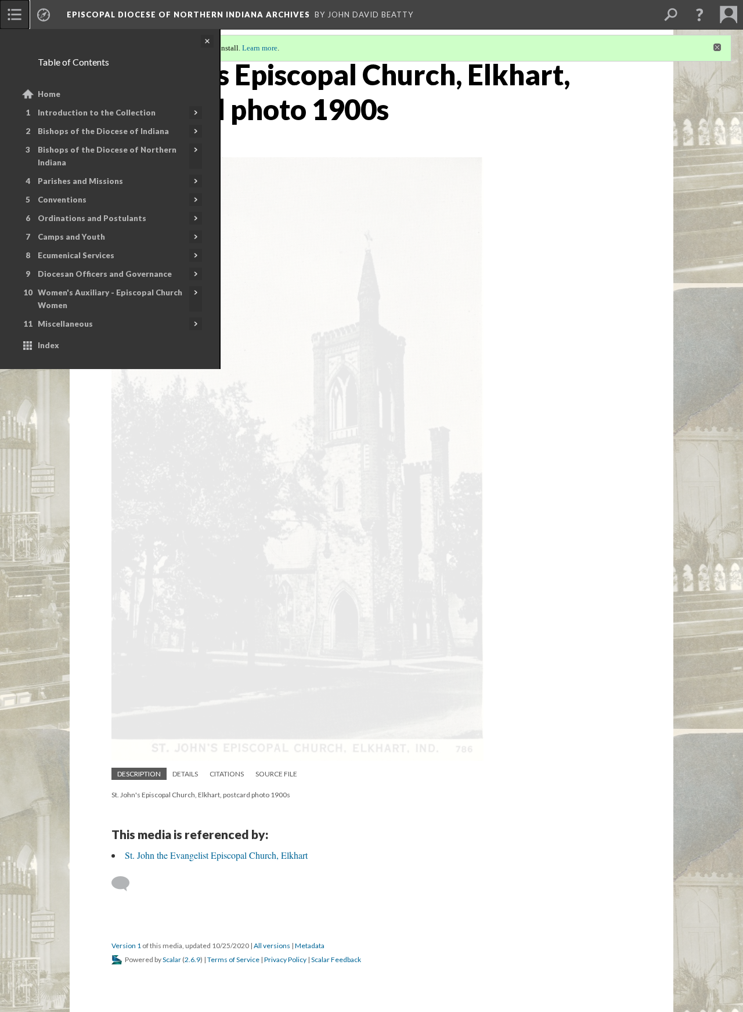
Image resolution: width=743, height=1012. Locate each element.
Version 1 (126, 945)
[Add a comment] (125, 883)
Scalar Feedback (336, 959)
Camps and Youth (71, 236)
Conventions (62, 199)
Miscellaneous (65, 323)
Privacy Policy (285, 959)
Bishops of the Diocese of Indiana (103, 131)
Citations (227, 773)
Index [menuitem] (48, 345)
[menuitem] (14, 14)
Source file (276, 773)
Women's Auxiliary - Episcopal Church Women (110, 299)
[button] (699, 14)
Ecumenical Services (76, 255)
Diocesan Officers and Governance (105, 274)
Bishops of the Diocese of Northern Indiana (107, 156)
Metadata (309, 945)
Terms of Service (233, 959)
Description (139, 773)
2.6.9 (192, 959)
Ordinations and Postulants (92, 218)
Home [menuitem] (49, 94)
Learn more (259, 48)
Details (185, 773)
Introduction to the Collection (97, 112)
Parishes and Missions (80, 181)
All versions (272, 945)
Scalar (172, 959)
